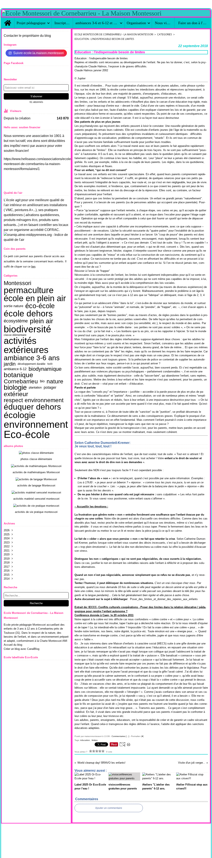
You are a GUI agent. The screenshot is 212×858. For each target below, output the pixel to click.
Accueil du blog (13, 644)
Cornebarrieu (21, 381)
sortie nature (13, 306)
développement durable (31, 364)
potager (50, 387)
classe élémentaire (15, 335)
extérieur (16, 394)
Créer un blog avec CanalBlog (21, 648)
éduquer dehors (32, 407)
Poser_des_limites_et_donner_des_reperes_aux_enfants (136, 599)
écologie (20, 415)
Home (8, 20)
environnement (36, 424)
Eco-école (27, 434)
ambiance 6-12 (15, 369)
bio (42, 381)
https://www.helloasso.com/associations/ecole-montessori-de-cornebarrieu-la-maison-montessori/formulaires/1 (38, 164)
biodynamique (45, 369)
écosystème (16, 321)
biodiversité (27, 329)
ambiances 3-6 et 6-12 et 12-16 (96, 23)
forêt (49, 364)
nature (55, 381)
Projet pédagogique (31, 23)
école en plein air (35, 298)
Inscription (62, 23)
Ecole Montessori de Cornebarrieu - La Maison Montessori (114, 34)
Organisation (136, 23)
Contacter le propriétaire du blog (27, 35)
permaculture (29, 290)
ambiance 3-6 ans (32, 357)
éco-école (40, 306)
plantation (35, 387)
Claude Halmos (91, 70)
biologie (15, 387)
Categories (164, 34)
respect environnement (34, 400)
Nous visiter (163, 23)
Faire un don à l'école (192, 23)
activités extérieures (26, 345)
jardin (10, 363)
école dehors (28, 313)
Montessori (17, 283)
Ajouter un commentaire (108, 808)
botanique (18, 375)
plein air (41, 321)
